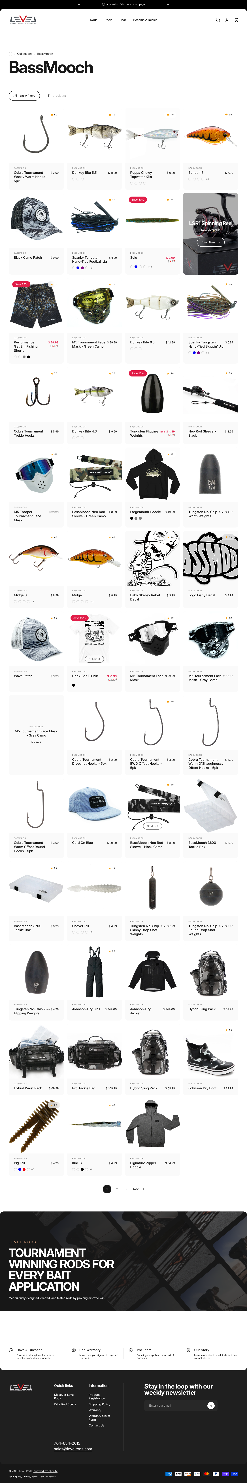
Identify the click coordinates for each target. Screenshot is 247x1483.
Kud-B (77, 1163)
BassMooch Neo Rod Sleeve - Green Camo (89, 514)
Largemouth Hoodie (145, 512)
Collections (24, 53)
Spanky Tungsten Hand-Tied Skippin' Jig (205, 344)
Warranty (95, 1410)
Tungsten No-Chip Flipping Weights (28, 1011)
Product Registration (97, 1396)
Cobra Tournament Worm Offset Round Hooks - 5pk (29, 847)
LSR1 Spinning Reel (210, 223)
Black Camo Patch (28, 257)
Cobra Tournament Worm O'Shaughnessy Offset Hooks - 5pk (205, 763)
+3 (91, 268)
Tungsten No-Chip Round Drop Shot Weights (202, 930)
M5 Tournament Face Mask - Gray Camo (205, 678)
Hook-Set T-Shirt (85, 676)
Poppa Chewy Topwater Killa (141, 175)
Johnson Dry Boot (202, 1088)
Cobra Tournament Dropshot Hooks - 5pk (89, 761)
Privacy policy (30, 1476)
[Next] (168, 4)
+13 (150, 267)
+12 (92, 601)
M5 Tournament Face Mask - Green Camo (88, 344)
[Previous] (79, 4)
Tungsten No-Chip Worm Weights (202, 514)
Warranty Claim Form (99, 1417)
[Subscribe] (211, 1405)
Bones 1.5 (195, 173)
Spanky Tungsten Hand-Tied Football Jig (89, 259)
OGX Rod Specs (65, 1404)
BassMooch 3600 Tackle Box (202, 845)
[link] (67, 1443)
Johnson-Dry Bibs (86, 1009)
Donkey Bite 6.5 (142, 342)
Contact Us (96, 1425)
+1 (32, 601)
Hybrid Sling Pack (202, 1009)
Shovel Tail (80, 926)
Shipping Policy (99, 1404)
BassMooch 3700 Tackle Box (27, 928)
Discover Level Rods (64, 1396)
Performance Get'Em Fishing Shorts (26, 346)
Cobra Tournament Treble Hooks (28, 433)
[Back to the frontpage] (10, 54)
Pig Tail (19, 1163)
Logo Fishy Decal (201, 595)
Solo (133, 257)
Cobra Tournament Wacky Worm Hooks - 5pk (31, 177)
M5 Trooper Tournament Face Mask (27, 516)
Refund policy (15, 1476)
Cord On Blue (82, 843)
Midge (77, 595)
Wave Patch (23, 676)
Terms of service (48, 1476)
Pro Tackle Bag (83, 1088)
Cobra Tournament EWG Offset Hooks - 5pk (146, 763)
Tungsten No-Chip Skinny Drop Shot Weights (144, 930)
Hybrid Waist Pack (28, 1088)
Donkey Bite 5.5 (84, 173)
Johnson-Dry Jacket (140, 1011)
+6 (91, 1169)
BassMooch (20, 168)
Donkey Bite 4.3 (84, 431)
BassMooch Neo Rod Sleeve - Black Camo (146, 845)
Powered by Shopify (45, 1471)
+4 (207, 179)
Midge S (20, 595)
